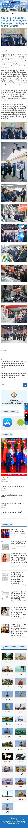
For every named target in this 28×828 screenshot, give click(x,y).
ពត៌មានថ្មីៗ (5, 350)
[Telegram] (26, 408)
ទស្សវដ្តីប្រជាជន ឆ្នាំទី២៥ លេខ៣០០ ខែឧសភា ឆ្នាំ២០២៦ (12, 496)
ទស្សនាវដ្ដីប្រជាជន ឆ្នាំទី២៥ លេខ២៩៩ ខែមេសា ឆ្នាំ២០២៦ (12, 504)
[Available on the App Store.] (7, 423)
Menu (14, 14)
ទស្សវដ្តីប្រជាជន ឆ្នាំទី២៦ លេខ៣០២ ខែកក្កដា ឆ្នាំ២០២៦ (12, 479)
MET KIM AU (17, 51)
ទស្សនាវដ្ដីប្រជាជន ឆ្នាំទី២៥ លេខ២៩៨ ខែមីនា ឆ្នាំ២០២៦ (12, 513)
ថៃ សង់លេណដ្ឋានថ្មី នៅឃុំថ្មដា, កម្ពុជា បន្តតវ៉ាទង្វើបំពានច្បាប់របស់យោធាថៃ (19, 543)
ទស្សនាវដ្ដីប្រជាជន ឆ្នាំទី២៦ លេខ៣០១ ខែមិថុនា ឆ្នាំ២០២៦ (12, 487)
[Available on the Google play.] (20, 423)
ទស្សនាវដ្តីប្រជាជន (7, 434)
